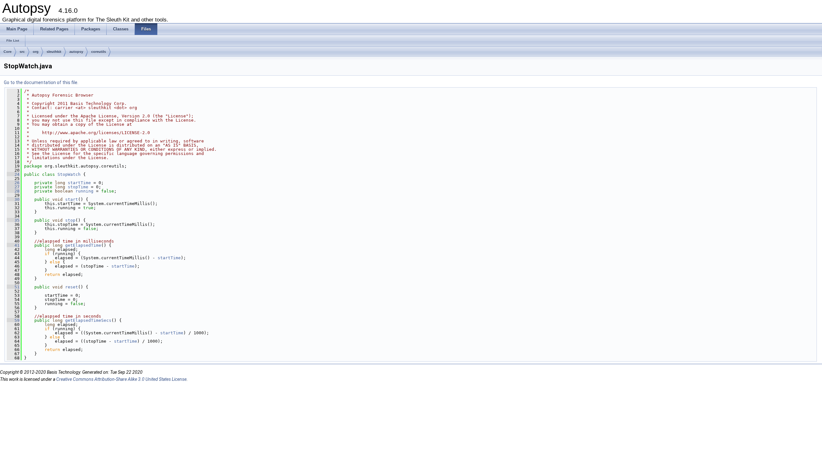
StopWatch (69, 174)
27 (13, 186)
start (71, 199)
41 (13, 245)
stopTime (78, 186)
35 (13, 220)
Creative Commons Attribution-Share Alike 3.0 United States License (121, 379)
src (22, 52)
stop (70, 220)
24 (13, 174)
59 (13, 320)
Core (8, 52)
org (36, 52)
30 (13, 199)
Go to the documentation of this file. (41, 82)
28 (13, 191)
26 (13, 182)
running (84, 191)
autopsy (76, 52)
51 (13, 287)
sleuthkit (54, 52)
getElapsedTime (83, 245)
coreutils (98, 52)
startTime (79, 182)
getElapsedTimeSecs (88, 320)
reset (71, 287)
